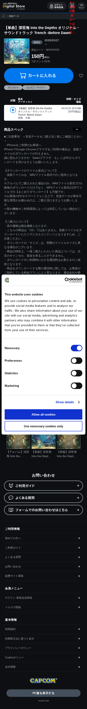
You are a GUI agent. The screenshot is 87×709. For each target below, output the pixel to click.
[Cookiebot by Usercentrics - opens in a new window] (64, 280)
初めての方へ (13, 538)
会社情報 (10, 666)
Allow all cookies (43, 414)
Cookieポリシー (14, 657)
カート (71, 6)
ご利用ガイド (13, 547)
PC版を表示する (44, 693)
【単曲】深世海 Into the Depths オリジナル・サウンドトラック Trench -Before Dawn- (35, 111)
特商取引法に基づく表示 (19, 638)
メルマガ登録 (13, 607)
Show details (65, 402)
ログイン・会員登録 (57, 6)
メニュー (81, 6)
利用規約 (10, 629)
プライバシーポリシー (18, 647)
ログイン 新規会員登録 (18, 597)
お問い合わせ (13, 566)
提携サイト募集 (14, 575)
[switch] (76, 360)
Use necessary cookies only (43, 426)
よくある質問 (13, 557)
